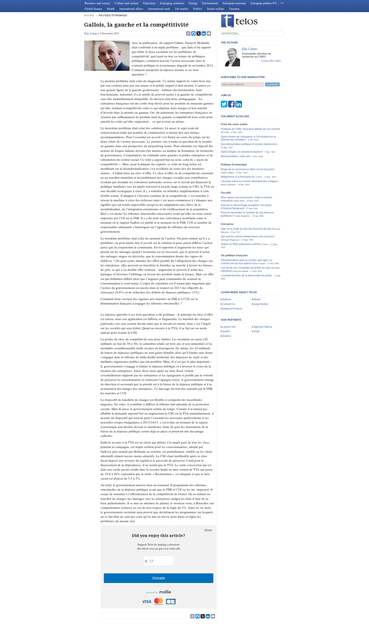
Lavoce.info (229, 326)
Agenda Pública (262, 326)
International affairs (131, 9)
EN (274, 3)
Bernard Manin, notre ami (235, 156)
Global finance (93, 9)
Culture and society (127, 3)
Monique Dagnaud (230, 240)
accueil (89, 15)
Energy (193, 3)
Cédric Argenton (242, 216)
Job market (181, 9)
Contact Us (228, 304)
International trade (159, 9)
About (256, 299)
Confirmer (272, 84)
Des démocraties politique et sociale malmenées (249, 144)
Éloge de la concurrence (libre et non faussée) (247, 169)
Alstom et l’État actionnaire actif (239, 244)
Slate (256, 331)
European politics (261, 3)
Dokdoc (226, 336)
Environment (210, 3)
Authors (226, 299)
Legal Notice (260, 304)
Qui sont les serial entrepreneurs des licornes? (248, 236)
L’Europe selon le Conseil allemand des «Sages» (249, 181)
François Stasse (241, 271)
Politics (197, 9)
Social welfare (215, 9)
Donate (158, 578)
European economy (234, 3)
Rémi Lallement (228, 184)
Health (111, 9)
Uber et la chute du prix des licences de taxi (246, 228)
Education (149, 3)
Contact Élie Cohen (271, 60)
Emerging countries (172, 3)
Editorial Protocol (232, 308)
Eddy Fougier (258, 263)
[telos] (253, 21)
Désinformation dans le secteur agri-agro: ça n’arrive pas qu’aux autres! (246, 262)
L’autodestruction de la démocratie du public (246, 275)
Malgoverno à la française (236, 176)
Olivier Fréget (227, 172)
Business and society (97, 3)
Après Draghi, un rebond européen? (242, 151)
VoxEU (226, 331)
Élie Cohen (91, 33)
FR (282, 3)
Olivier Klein (239, 201)
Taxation (234, 9)
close (208, 530)
